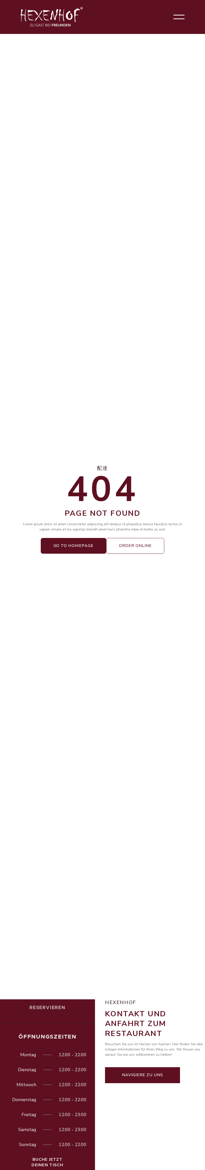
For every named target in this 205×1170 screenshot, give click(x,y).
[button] (179, 17)
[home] (51, 17)
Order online (135, 545)
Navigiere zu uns (142, 1075)
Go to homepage (74, 545)
